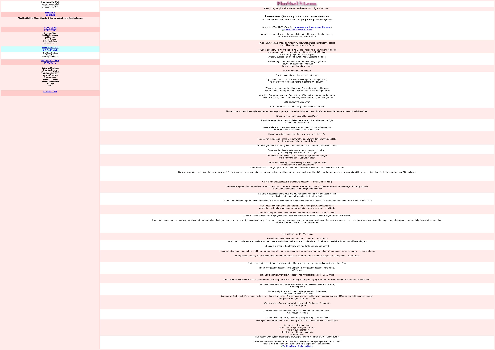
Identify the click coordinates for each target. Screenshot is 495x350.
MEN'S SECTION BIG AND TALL (50, 48)
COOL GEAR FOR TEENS (50, 29)
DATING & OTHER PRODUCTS (50, 61)
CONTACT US (50, 91)
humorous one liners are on (312, 27)
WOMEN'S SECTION (50, 14)
